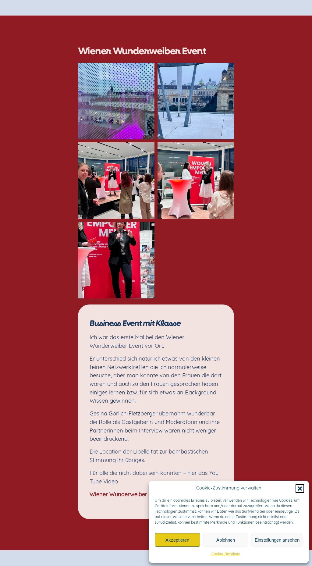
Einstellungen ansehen (277, 540)
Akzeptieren (177, 540)
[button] (300, 489)
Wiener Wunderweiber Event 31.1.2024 (138, 495)
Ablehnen (225, 540)
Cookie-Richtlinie (225, 554)
